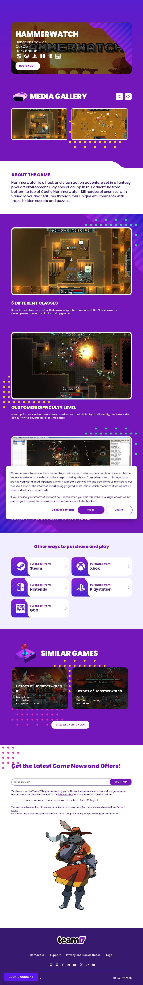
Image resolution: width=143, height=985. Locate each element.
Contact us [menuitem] (37, 955)
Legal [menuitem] (109, 955)
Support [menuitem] (55, 955)
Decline (119, 510)
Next (128, 96)
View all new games (70, 724)
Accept (91, 510)
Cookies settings (63, 510)
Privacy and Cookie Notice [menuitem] (83, 955)
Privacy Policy (65, 794)
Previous (119, 96)
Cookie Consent (21, 977)
